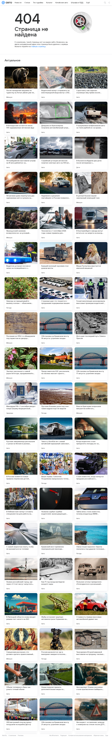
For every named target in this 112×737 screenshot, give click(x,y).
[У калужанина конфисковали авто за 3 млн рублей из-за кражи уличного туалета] (91, 118)
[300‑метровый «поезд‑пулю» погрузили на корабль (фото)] (21, 714)
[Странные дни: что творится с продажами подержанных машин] (56, 293)
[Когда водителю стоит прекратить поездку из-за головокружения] (91, 434)
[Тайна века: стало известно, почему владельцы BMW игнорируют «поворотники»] (91, 504)
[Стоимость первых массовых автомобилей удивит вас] (91, 609)
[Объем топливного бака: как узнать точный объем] (21, 679)
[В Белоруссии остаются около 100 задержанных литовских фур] (21, 118)
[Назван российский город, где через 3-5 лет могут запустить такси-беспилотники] (21, 574)
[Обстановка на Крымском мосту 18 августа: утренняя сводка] (56, 328)
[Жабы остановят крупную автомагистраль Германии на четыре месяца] (56, 609)
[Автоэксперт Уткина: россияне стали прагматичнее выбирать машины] (91, 679)
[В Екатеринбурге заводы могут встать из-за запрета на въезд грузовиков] (91, 223)
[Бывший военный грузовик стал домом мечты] (56, 258)
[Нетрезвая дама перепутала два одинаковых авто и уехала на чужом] (21, 188)
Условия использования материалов (80, 735)
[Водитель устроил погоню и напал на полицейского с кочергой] (21, 258)
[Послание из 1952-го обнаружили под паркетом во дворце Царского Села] (21, 328)
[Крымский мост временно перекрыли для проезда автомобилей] (56, 539)
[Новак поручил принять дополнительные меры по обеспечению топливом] (56, 679)
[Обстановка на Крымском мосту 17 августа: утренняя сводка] (91, 363)
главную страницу (38, 46)
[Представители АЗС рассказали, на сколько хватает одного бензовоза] (56, 363)
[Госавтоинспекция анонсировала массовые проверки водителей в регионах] (91, 293)
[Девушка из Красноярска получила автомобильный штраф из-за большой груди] (56, 118)
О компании (12, 735)
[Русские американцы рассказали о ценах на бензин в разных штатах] (21, 434)
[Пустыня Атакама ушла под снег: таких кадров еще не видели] (56, 398)
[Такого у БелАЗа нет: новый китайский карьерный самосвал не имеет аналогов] (56, 434)
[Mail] (3, 2)
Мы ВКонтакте (54, 735)
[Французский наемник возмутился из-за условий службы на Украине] (21, 223)
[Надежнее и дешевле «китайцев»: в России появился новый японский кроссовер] (56, 188)
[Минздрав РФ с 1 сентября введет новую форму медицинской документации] (21, 398)
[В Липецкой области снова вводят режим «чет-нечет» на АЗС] (21, 609)
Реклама (20, 735)
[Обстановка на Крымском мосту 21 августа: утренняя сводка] (56, 714)
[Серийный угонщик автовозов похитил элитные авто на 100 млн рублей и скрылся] (56, 153)
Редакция (63, 735)
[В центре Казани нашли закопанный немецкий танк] (91, 188)
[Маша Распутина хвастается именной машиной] (91, 258)
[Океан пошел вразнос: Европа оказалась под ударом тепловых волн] (91, 539)
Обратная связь (99, 735)
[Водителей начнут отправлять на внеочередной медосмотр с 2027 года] (56, 83)
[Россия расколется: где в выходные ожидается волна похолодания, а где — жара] (56, 644)
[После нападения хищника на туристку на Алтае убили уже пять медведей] (21, 83)
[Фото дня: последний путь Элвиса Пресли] (91, 328)
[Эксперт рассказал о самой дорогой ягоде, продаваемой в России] (21, 363)
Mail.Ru (4, 735)
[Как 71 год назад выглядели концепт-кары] (56, 574)
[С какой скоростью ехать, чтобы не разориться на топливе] (21, 539)
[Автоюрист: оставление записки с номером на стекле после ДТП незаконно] (91, 714)
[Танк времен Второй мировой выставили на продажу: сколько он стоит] (91, 644)
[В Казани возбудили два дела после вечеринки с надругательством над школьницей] (91, 153)
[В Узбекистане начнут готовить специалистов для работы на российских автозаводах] (21, 504)
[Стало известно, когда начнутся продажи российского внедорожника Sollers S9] (91, 469)
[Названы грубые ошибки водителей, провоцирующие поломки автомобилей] (56, 504)
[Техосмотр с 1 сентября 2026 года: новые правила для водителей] (56, 223)
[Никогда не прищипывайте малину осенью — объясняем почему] (21, 293)
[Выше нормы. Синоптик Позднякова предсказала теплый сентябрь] (56, 469)
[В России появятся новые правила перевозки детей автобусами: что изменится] (21, 469)
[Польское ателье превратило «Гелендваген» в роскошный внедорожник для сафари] (91, 574)
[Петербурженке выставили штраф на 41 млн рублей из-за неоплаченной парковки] (21, 153)
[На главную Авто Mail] (8, 2)
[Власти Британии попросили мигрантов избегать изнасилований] (91, 398)
